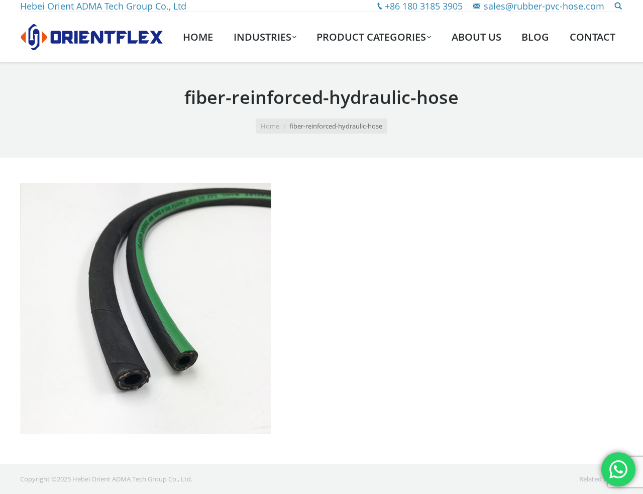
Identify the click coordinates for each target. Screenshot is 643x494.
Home (270, 126)
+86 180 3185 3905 (424, 6)
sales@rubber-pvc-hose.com (544, 6)
